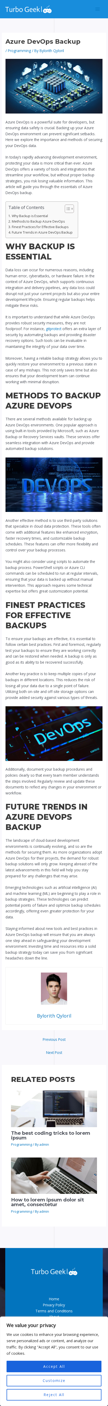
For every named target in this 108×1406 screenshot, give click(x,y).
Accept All (54, 1366)
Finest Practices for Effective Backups (40, 227)
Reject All (54, 1394)
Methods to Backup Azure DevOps (38, 221)
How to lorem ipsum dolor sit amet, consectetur (47, 1202)
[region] (54, 1361)
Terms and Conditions (54, 1310)
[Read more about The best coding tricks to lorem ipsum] (54, 1108)
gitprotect (53, 328)
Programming (19, 50)
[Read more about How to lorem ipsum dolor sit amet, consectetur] (54, 1175)
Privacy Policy (54, 1304)
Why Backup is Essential (30, 216)
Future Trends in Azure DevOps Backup (42, 232)
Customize (54, 1380)
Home (54, 1298)
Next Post (54, 1052)
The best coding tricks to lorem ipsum (50, 1135)
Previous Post (54, 1039)
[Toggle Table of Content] (67, 208)
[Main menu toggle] (97, 9)
